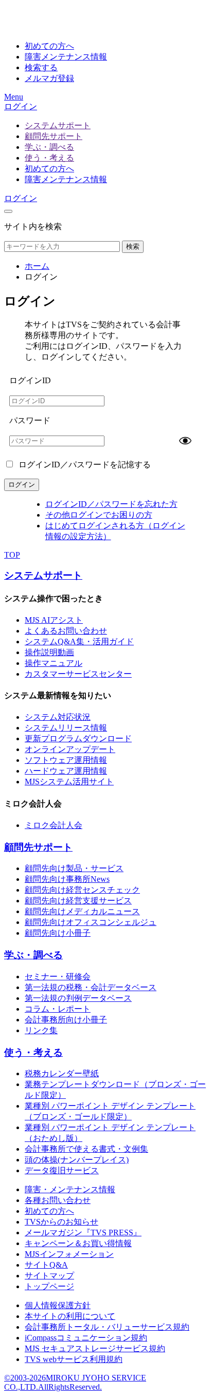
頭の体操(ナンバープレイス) (77, 1159)
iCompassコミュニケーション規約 (86, 1337)
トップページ (49, 1286)
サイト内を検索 (33, 226)
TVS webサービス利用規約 (73, 1359)
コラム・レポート (58, 1008)
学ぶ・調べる (49, 147)
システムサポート (58, 125)
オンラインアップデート (70, 749)
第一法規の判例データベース (78, 998)
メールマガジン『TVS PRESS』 (83, 1232)
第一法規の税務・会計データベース (90, 987)
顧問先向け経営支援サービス (78, 900)
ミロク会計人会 (53, 825)
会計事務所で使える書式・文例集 (86, 1149)
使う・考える (49, 157)
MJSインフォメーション (69, 1254)
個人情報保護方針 (58, 1305)
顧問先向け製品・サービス (74, 868)
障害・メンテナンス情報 (70, 1189)
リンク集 (41, 1030)
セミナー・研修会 (58, 976)
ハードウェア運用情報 (66, 770)
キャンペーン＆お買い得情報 (78, 1243)
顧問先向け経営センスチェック (82, 889)
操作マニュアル (53, 663)
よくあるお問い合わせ (66, 630)
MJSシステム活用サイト (69, 781)
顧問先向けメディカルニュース (82, 911)
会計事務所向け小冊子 (66, 1019)
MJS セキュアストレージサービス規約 (95, 1348)
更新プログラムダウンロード (78, 738)
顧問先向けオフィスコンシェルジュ (90, 922)
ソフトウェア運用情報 (66, 760)
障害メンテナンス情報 (66, 179)
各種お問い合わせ (58, 1200)
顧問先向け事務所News (67, 879)
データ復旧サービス (62, 1170)
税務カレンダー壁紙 (62, 1073)
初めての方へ (49, 168)
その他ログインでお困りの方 (98, 514)
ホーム (37, 266)
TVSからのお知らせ (61, 1221)
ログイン (20, 106)
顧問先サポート (53, 136)
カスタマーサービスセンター (78, 673)
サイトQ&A (46, 1264)
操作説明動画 (49, 652)
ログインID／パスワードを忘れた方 (111, 504)
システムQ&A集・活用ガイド (79, 641)
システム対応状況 (58, 717)
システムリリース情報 (66, 727)
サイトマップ (49, 1275)
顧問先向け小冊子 (58, 933)
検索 (132, 246)
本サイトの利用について (70, 1316)
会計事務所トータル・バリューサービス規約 (107, 1327)
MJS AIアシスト (54, 620)
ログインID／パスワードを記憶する (83, 464)
